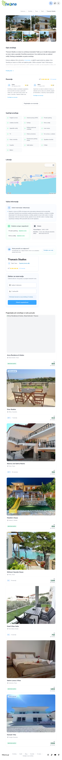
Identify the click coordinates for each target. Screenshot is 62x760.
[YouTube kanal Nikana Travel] (55, 755)
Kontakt (32, 754)
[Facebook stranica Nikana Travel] (58, 755)
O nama (39, 754)
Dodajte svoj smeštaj (28, 756)
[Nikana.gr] (9, 3)
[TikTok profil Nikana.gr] (51, 755)
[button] (47, 79)
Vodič (20, 754)
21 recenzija (53, 79)
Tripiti (12, 263)
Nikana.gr (5, 755)
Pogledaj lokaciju (23, 263)
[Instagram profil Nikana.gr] (48, 755)
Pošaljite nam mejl (48, 250)
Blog (26, 754)
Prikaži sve (52, 39)
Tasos (15, 263)
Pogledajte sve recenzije (31, 103)
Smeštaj (14, 754)
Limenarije (27, 60)
